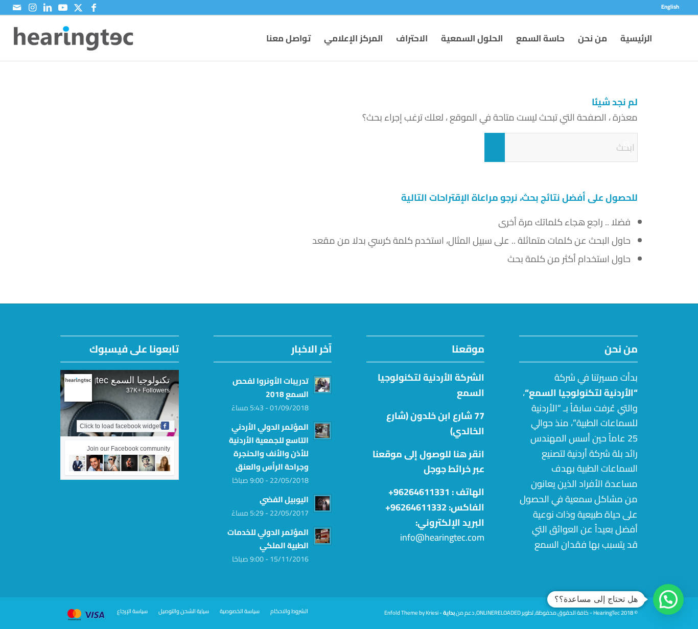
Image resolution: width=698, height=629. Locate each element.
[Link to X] (78, 7)
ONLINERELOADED (498, 613)
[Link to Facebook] (93, 7)
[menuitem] (672, 6)
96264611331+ (419, 491)
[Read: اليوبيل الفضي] (322, 503)
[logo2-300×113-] (73, 38)
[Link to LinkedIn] (47, 7)
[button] (668, 599)
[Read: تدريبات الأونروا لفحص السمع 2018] (322, 385)
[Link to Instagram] (32, 7)
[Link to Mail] (17, 7)
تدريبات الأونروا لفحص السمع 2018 (270, 388)
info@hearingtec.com (442, 537)
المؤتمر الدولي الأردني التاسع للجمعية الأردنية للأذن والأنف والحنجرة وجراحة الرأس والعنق (269, 447)
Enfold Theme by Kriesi (411, 613)
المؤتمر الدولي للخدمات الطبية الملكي (268, 539)
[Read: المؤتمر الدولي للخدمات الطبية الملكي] (322, 536)
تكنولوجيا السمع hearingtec (117, 380)
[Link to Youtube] (63, 7)
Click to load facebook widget (120, 426)
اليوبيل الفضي (284, 499)
